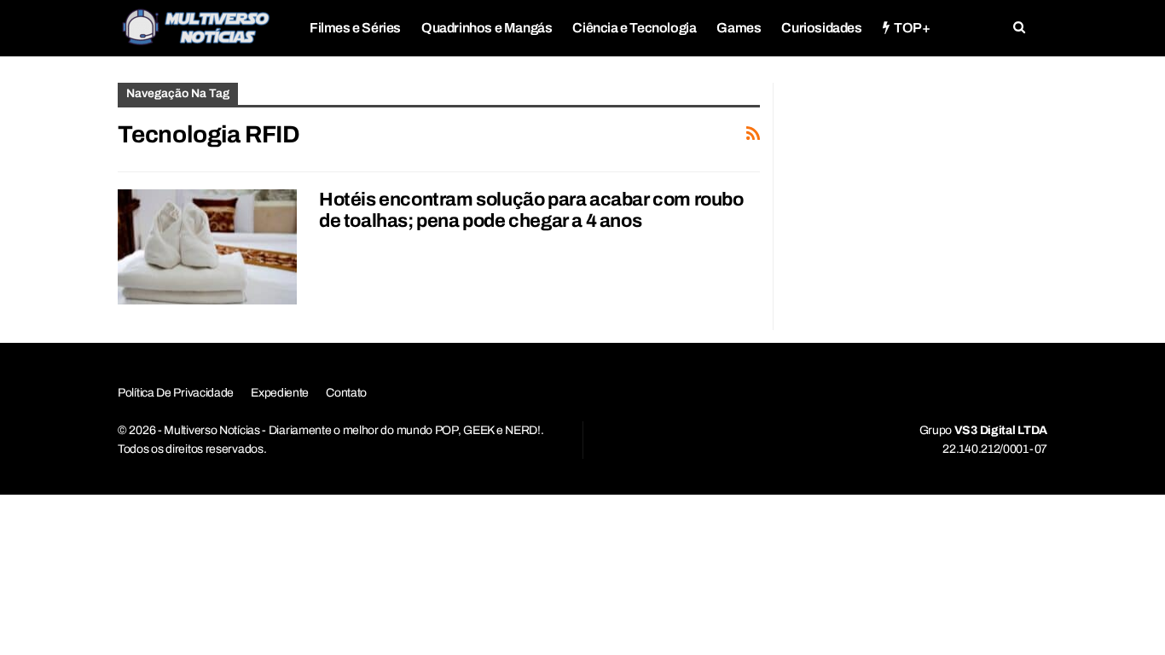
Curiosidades (821, 27)
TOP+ (912, 27)
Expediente (280, 392)
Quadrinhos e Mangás (486, 27)
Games (738, 27)
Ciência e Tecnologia (634, 27)
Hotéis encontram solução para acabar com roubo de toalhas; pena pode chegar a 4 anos (531, 210)
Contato (346, 392)
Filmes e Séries (355, 27)
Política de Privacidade (176, 392)
